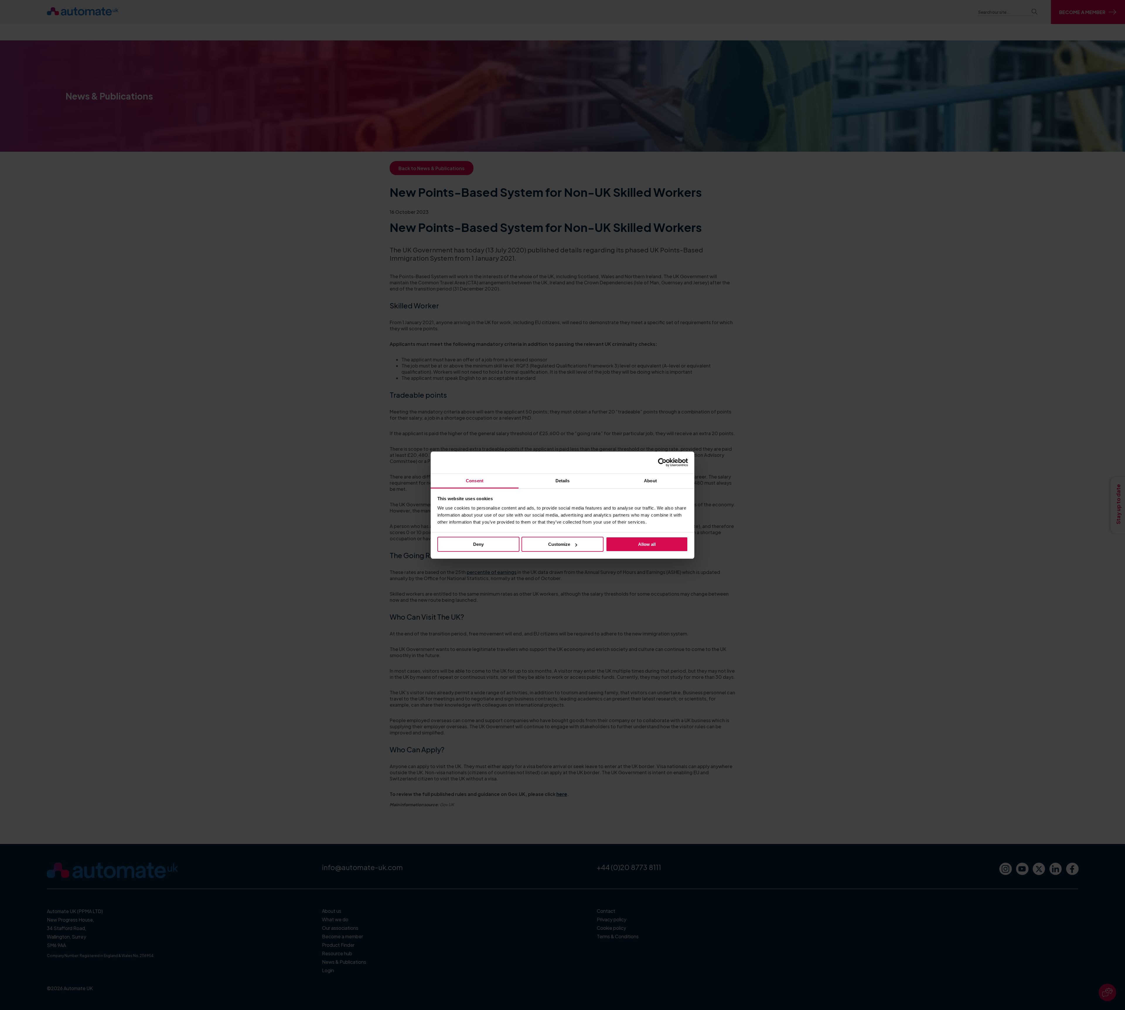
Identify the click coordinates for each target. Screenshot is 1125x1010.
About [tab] (650, 480)
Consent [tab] (474, 480)
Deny (478, 544)
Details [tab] (562, 480)
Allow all (647, 544)
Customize (559, 544)
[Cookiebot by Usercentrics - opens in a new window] (662, 462)
